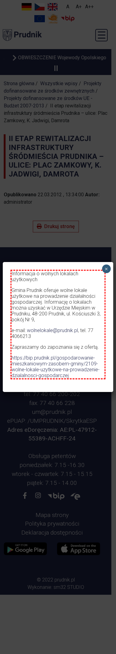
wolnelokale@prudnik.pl (52, 330)
